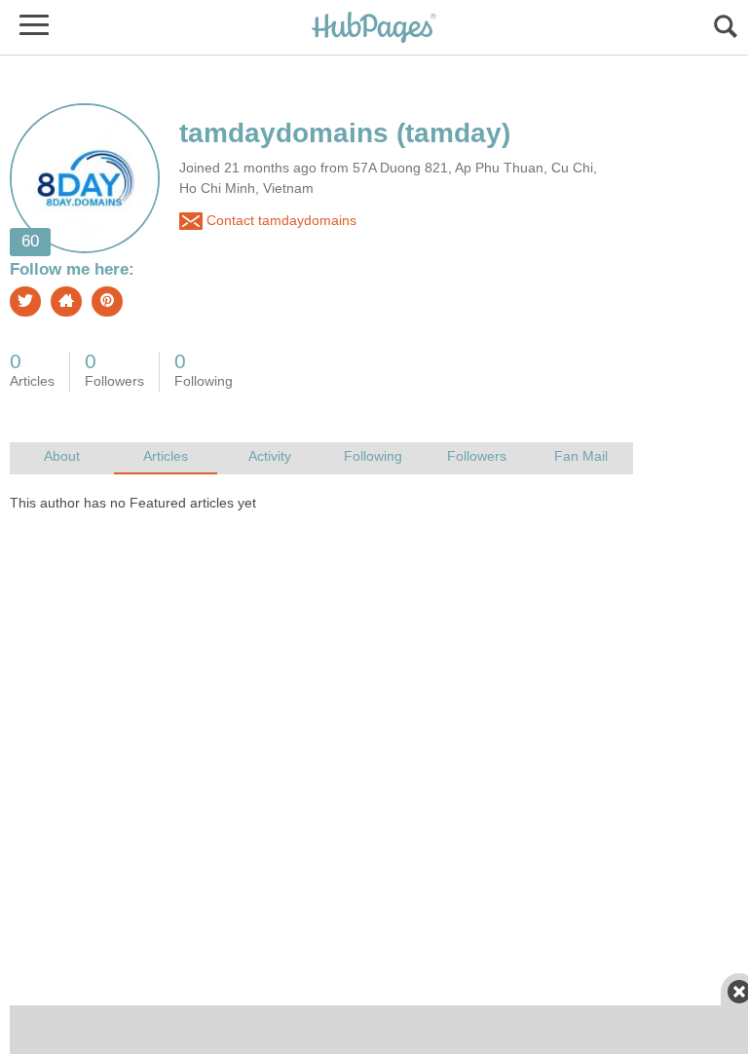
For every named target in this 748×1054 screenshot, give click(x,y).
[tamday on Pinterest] (107, 301)
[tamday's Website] (66, 301)
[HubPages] (374, 29)
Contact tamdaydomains (279, 219)
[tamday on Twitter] (25, 301)
